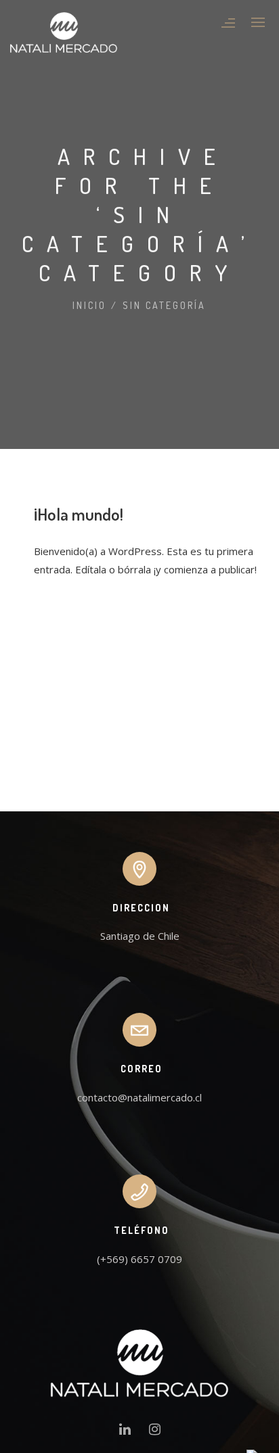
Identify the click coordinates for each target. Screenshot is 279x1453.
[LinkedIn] (125, 1432)
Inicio (89, 305)
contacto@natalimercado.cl (139, 1097)
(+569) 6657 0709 (139, 1259)
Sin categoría (164, 305)
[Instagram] (154, 1432)
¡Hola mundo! (78, 514)
